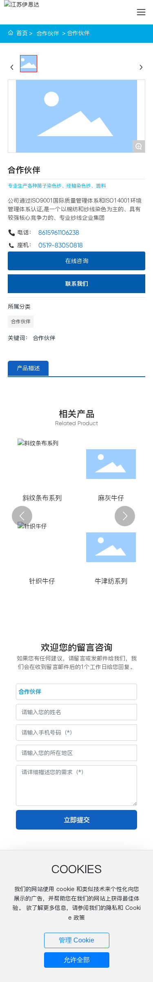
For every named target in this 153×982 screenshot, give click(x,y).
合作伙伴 (47, 33)
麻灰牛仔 (49, 497)
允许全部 (77, 959)
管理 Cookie (76, 940)
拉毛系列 (118, 497)
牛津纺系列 (49, 580)
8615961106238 (58, 232)
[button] (22, 516)
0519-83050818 (60, 245)
